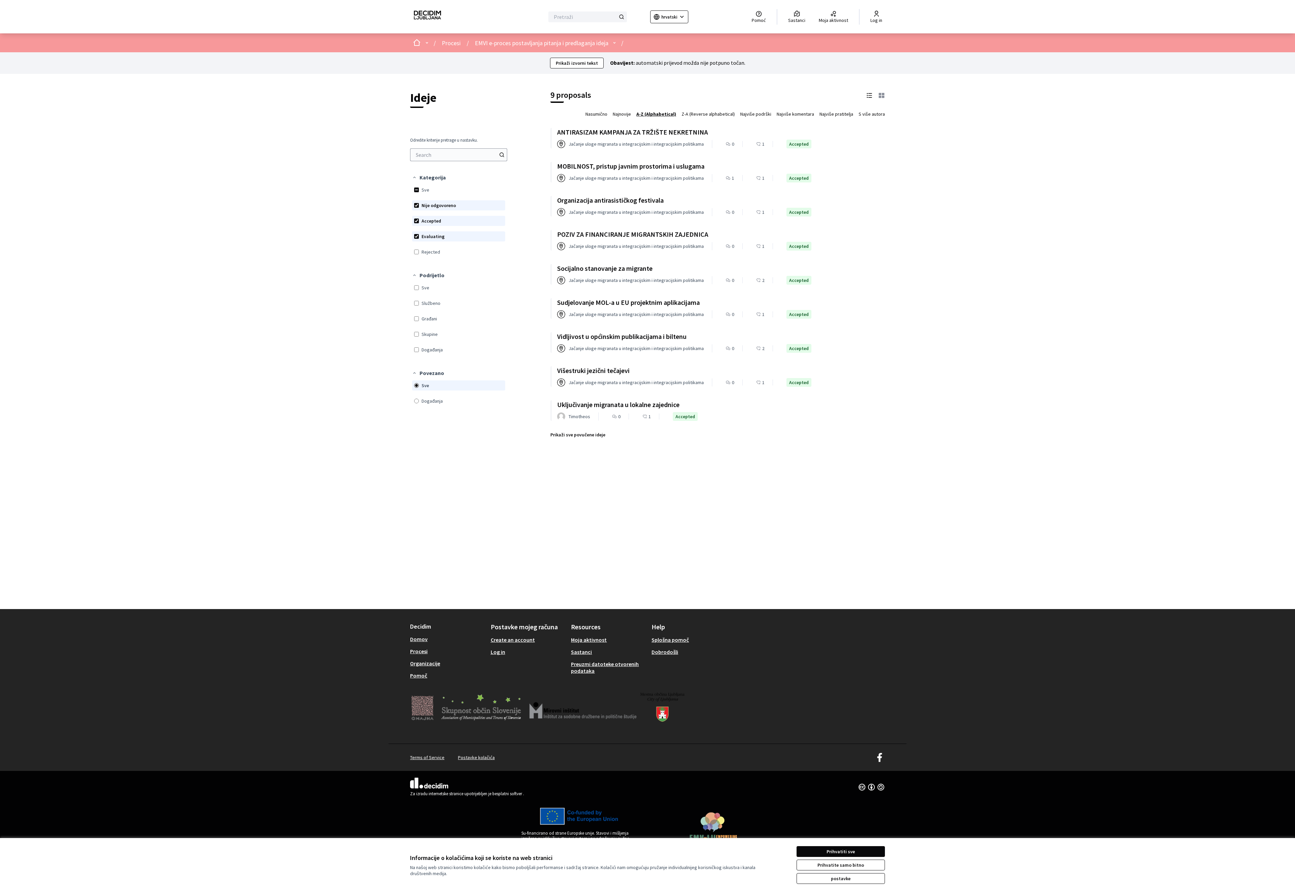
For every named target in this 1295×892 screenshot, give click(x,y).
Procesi (451, 43)
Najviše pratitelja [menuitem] (836, 114)
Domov (419, 639)
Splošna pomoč (670, 639)
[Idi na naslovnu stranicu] (427, 17)
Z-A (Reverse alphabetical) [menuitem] (708, 114)
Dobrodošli (665, 652)
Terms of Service (427, 757)
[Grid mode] (881, 95)
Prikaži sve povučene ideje (577, 435)
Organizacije (425, 663)
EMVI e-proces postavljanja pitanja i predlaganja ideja (541, 43)
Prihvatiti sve (841, 851)
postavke (841, 878)
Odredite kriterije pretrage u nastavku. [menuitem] (444, 140)
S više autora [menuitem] (872, 114)
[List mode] (869, 95)
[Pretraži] (621, 17)
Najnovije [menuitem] (622, 114)
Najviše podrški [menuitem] (755, 114)
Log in (498, 652)
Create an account (513, 639)
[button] (429, 177)
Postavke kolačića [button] (476, 757)
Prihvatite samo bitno (840, 865)
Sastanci (581, 652)
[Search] (502, 155)
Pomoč (418, 675)
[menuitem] (458, 154)
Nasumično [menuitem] (596, 114)
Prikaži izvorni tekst (577, 63)
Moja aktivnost (589, 639)
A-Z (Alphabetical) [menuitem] (656, 114)
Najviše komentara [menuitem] (795, 114)
